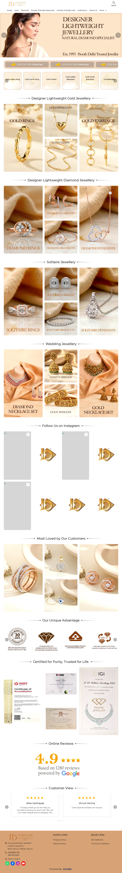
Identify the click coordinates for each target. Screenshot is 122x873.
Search (113, 5)
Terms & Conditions (100, 844)
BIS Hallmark (97, 840)
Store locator (14, 859)
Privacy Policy (59, 840)
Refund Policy (59, 844)
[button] (118, 35)
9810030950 (13, 855)
